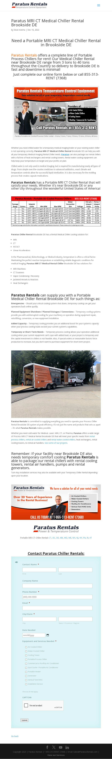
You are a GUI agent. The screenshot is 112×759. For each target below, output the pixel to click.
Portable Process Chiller (37, 659)
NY (80, 537)
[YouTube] (60, 747)
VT (91, 537)
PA (84, 537)
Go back (14, 736)
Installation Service (35, 684)
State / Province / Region (69, 623)
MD (65, 537)
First (24, 574)
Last (60, 574)
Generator (32, 676)
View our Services (56, 755)
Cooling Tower (34, 655)
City (24, 623)
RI (88, 537)
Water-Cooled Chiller (36, 651)
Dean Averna (19, 30)
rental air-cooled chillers (36, 439)
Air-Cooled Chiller (35, 647)
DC (53, 537)
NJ (77, 537)
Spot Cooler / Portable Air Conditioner (43, 667)
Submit (24, 720)
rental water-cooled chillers (63, 439)
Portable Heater (34, 671)
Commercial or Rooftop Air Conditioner (43, 663)
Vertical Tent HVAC (35, 680)
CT (50, 537)
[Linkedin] (67, 747)
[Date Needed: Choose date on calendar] (47, 635)
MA (61, 537)
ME (69, 537)
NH (73, 537)
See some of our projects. (56, 443)
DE (57, 537)
